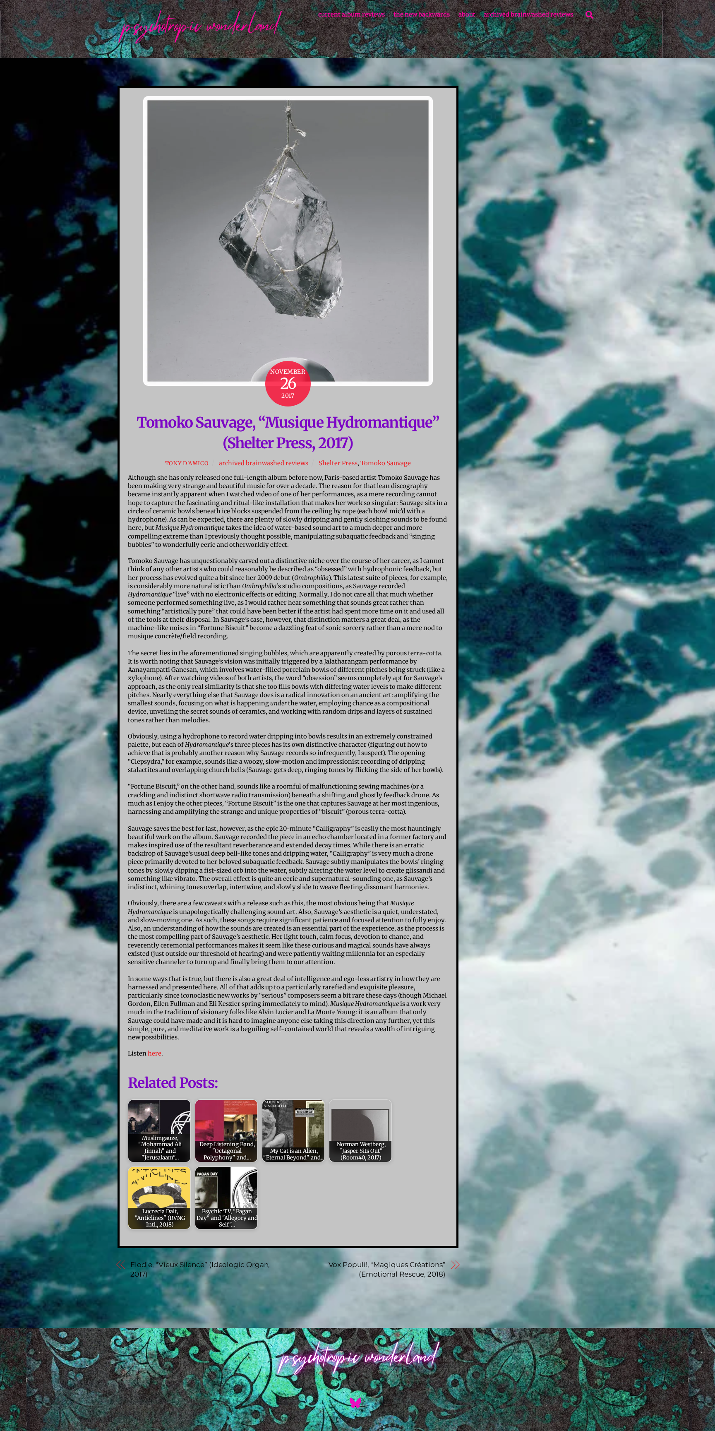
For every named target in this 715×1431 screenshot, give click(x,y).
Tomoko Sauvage (385, 463)
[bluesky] (357, 1403)
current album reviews (351, 14)
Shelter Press (338, 463)
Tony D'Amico (187, 463)
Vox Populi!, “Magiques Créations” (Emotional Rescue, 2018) (387, 1269)
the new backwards (421, 14)
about (466, 14)
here (154, 1053)
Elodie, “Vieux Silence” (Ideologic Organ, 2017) (200, 1269)
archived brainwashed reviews (528, 14)
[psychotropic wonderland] (200, 43)
